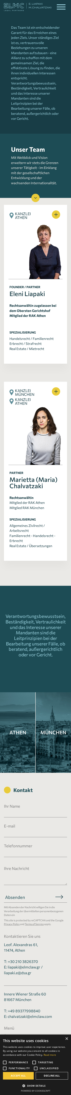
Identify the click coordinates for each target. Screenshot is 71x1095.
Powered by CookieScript (35, 1090)
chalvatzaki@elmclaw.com (30, 1016)
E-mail (9, 826)
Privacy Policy (12, 924)
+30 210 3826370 (23, 961)
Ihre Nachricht (16, 868)
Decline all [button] (52, 1075)
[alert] (35, 1065)
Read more (50, 1055)
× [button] (66, 1038)
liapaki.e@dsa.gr (17, 972)
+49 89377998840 (24, 1011)
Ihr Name (12, 806)
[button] (61, 7)
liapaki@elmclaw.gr (24, 967)
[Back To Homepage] (26, 7)
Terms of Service (34, 924)
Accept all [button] (18, 1075)
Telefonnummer (18, 845)
